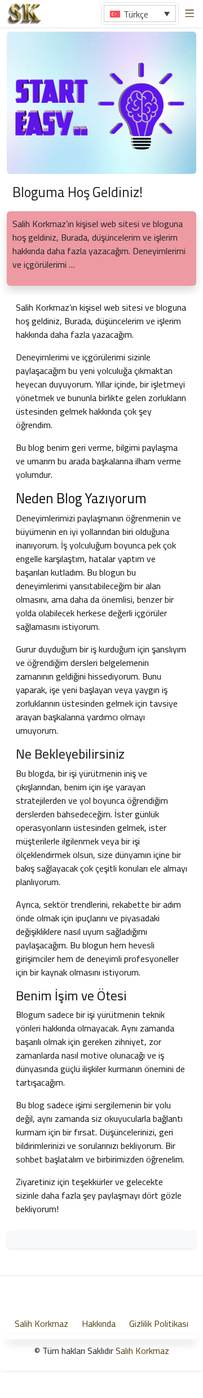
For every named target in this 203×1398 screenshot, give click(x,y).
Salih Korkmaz (41, 1323)
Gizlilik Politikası (158, 1323)
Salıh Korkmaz (142, 1350)
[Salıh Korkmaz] (24, 12)
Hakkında (99, 1323)
